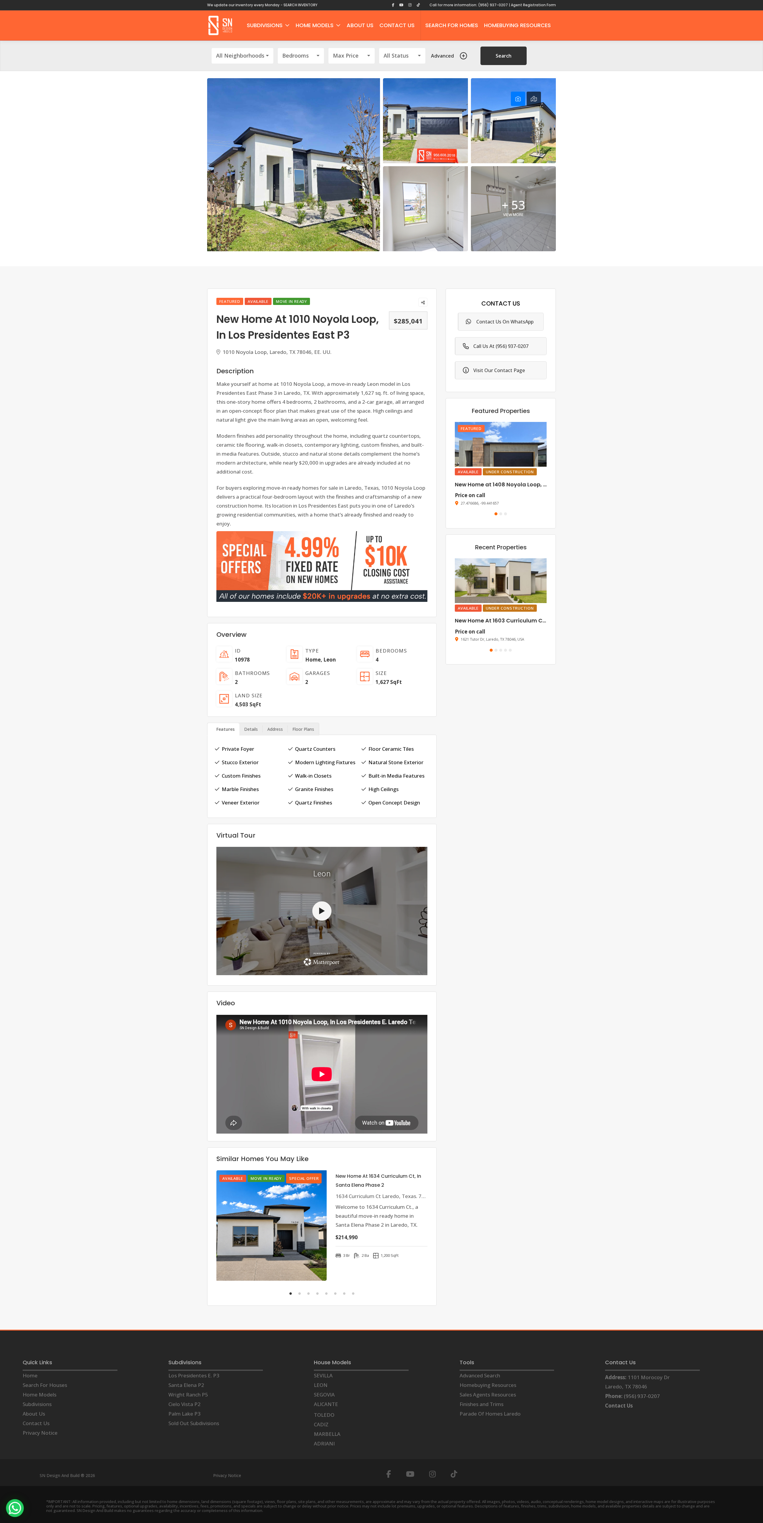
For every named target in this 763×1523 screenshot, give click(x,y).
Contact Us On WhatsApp (505, 321)
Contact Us (36, 1423)
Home (313, 659)
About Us (34, 1413)
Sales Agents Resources (488, 1394)
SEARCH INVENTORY (300, 4)
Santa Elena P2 (186, 1385)
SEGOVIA (324, 1394)
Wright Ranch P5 (188, 1394)
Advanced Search (480, 1375)
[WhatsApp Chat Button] (15, 1508)
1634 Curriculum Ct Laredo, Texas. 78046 (384, 1196)
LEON (321, 1385)
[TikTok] (454, 1474)
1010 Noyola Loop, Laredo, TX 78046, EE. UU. (276, 352)
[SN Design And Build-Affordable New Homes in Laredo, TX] (220, 25)
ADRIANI (324, 1443)
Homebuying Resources (488, 1385)
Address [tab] (275, 729)
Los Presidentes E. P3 (193, 1375)
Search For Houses (45, 1385)
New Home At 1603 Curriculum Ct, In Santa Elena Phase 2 (532, 620)
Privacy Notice (40, 1432)
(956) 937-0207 (642, 1396)
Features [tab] (225, 729)
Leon (329, 659)
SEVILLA (323, 1375)
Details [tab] (251, 729)
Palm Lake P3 (184, 1413)
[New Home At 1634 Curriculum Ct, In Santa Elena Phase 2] (271, 1225)
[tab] (518, 99)
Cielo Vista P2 (184, 1404)
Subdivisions (37, 1404)
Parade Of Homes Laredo (490, 1413)
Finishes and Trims (481, 1404)
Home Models (39, 1394)
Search (503, 56)
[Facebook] (388, 1474)
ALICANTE (326, 1404)
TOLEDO (324, 1414)
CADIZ (321, 1424)
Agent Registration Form (533, 4)
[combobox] (242, 56)
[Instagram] (432, 1474)
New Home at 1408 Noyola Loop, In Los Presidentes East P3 (534, 484)
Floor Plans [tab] (303, 729)
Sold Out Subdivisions (193, 1423)
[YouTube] (410, 1474)
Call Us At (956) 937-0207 (500, 346)
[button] (496, 513)
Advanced (442, 56)
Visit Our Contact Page (499, 370)
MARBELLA (327, 1433)
